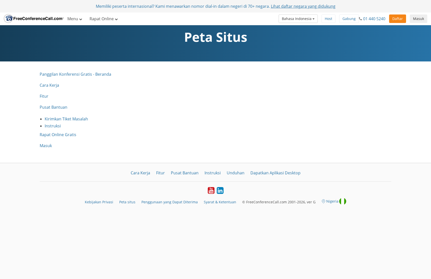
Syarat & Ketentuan (220, 202)
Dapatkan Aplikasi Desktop (275, 173)
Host (328, 18)
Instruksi (53, 126)
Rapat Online (102, 18)
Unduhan (235, 173)
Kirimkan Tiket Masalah (66, 119)
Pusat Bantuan (53, 107)
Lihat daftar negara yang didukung (303, 6)
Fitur (44, 96)
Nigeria (332, 201)
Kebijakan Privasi (99, 202)
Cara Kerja (49, 85)
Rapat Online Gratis (58, 134)
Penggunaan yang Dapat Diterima (169, 202)
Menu (73, 18)
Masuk (418, 18)
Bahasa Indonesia (297, 18)
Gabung (349, 18)
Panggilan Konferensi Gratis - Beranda (75, 74)
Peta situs (127, 202)
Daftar (397, 18)
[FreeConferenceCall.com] (34, 18)
